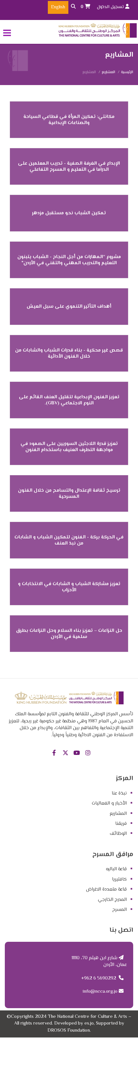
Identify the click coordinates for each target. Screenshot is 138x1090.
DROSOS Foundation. (69, 1030)
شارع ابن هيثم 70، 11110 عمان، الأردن (99, 961)
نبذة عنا (119, 793)
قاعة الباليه (116, 869)
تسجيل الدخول (111, 7)
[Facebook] (54, 753)
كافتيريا (119, 879)
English (58, 7)
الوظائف (118, 833)
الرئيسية (127, 72)
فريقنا (121, 823)
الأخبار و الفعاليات (109, 803)
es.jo (89, 1023)
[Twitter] (65, 753)
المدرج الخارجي (112, 899)
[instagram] (87, 753)
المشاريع (108, 72)
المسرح (119, 909)
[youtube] (76, 753)
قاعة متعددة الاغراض (106, 889)
